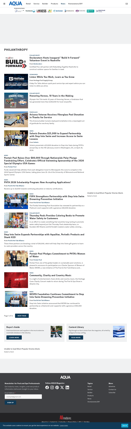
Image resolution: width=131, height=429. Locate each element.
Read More (76, 337)
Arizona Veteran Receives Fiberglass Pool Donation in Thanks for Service (57, 116)
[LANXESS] (41, 11)
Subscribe (62, 422)
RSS (80, 422)
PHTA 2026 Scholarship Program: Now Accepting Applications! (37, 182)
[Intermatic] (69, 11)
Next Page (22, 316)
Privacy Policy (72, 422)
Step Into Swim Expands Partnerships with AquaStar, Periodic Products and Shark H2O (44, 236)
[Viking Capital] (80, 11)
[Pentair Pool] (100, 11)
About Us (45, 422)
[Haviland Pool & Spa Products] (30, 11)
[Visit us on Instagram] (52, 387)
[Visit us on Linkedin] (67, 387)
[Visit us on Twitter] (62, 387)
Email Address (10, 393)
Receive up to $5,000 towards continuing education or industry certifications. (33, 189)
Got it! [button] (125, 425)
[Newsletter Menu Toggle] (127, 3)
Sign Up (10, 402)
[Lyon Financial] (19, 11)
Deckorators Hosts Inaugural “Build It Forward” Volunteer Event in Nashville (55, 59)
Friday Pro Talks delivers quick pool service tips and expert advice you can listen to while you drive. (57, 84)
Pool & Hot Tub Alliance (16, 186)
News (31, 131)
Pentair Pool (12, 167)
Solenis (35, 142)
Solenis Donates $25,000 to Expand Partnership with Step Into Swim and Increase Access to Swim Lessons (56, 136)
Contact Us (53, 422)
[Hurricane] (58, 11)
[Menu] (4, 3)
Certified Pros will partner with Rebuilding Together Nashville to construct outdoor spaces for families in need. (54, 68)
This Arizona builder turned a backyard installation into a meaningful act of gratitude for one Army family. (57, 122)
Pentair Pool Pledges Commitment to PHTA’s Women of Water (57, 255)
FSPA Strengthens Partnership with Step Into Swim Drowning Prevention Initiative (57, 198)
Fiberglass (34, 112)
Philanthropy (35, 55)
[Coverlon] (90, 11)
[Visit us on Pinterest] (57, 387)
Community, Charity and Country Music (50, 275)
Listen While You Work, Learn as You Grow (52, 77)
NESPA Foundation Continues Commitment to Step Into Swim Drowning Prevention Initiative (57, 295)
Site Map (86, 422)
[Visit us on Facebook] (47, 387)
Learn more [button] (64, 425)
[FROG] (50, 11)
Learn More (14, 337)
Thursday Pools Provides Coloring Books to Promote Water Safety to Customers (57, 217)
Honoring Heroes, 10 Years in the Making (51, 95)
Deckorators (37, 64)
